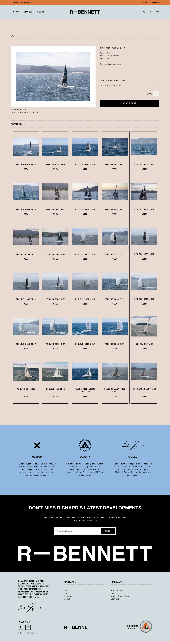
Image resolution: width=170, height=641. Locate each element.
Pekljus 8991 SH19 (115, 254)
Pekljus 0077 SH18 (85, 164)
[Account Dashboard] (151, 12)
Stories (68, 596)
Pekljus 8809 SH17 (115, 299)
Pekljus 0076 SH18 (55, 164)
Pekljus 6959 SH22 (55, 209)
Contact (155, 2)
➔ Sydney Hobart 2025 (21, 2)
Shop (66, 593)
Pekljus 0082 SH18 (144, 164)
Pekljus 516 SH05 (55, 389)
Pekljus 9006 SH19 (55, 299)
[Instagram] (28, 627)
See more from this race (110, 64)
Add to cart (129, 103)
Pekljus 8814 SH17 (115, 344)
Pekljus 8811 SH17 (26, 344)
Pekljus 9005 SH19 (26, 299)
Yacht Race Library (121, 596)
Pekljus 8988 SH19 (85, 254)
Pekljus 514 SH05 (26, 389)
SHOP (16, 12)
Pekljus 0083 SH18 (26, 209)
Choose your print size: (113, 80)
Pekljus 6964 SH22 (26, 254)
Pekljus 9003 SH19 (144, 254)
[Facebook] (20, 627)
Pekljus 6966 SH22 (55, 254)
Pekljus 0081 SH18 (115, 164)
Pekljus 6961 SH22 (115, 209)
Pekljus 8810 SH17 (144, 299)
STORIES (28, 12)
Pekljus (110, 53)
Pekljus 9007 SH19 (85, 299)
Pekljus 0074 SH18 (26, 164)
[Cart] (157, 12)
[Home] (85, 12)
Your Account (118, 590)
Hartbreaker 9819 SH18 (144, 388)
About (40, 12)
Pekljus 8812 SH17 (55, 344)
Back (13, 36)
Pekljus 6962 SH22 (144, 209)
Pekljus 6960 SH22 (85, 209)
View (26, 169)
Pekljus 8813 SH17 (85, 344)
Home (66, 590)
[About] (139, 627)
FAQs (144, 2)
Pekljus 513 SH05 (144, 344)
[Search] (144, 12)
